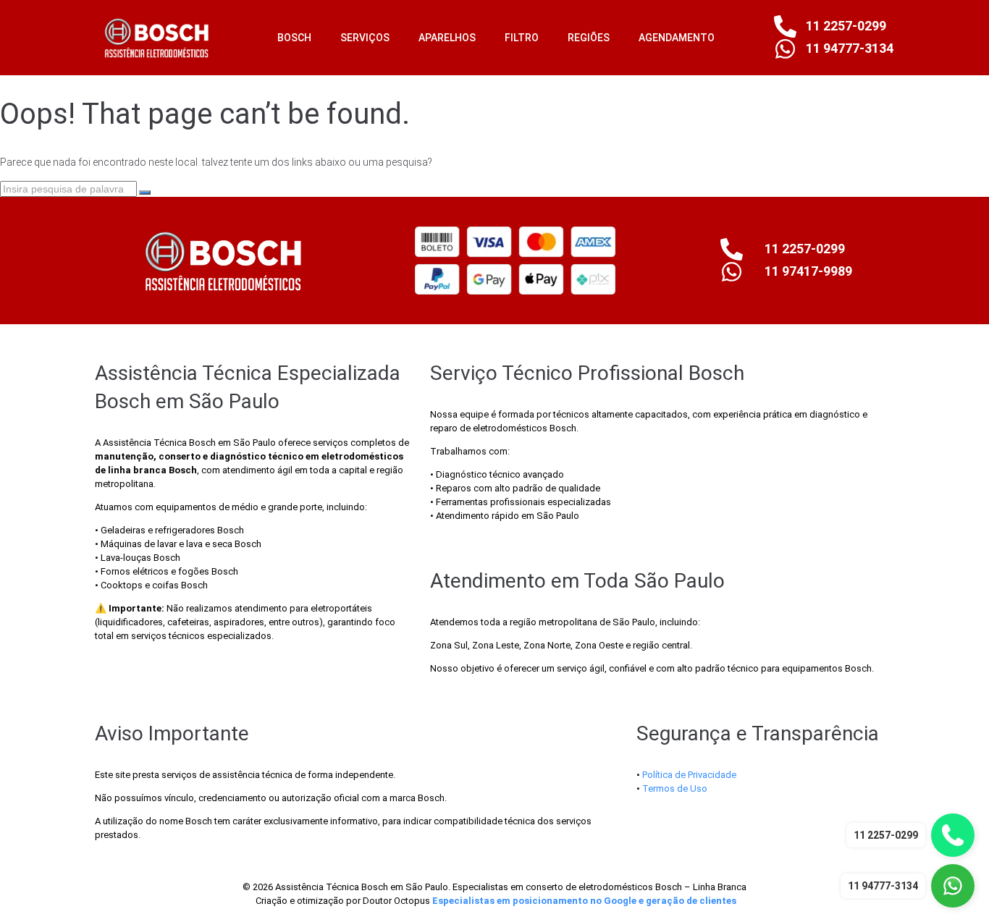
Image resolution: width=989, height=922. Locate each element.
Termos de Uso (674, 788)
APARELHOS (447, 37)
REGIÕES (589, 37)
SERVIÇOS (365, 37)
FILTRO (522, 37)
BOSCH (294, 37)
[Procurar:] (69, 189)
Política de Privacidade (689, 774)
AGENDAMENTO (677, 37)
